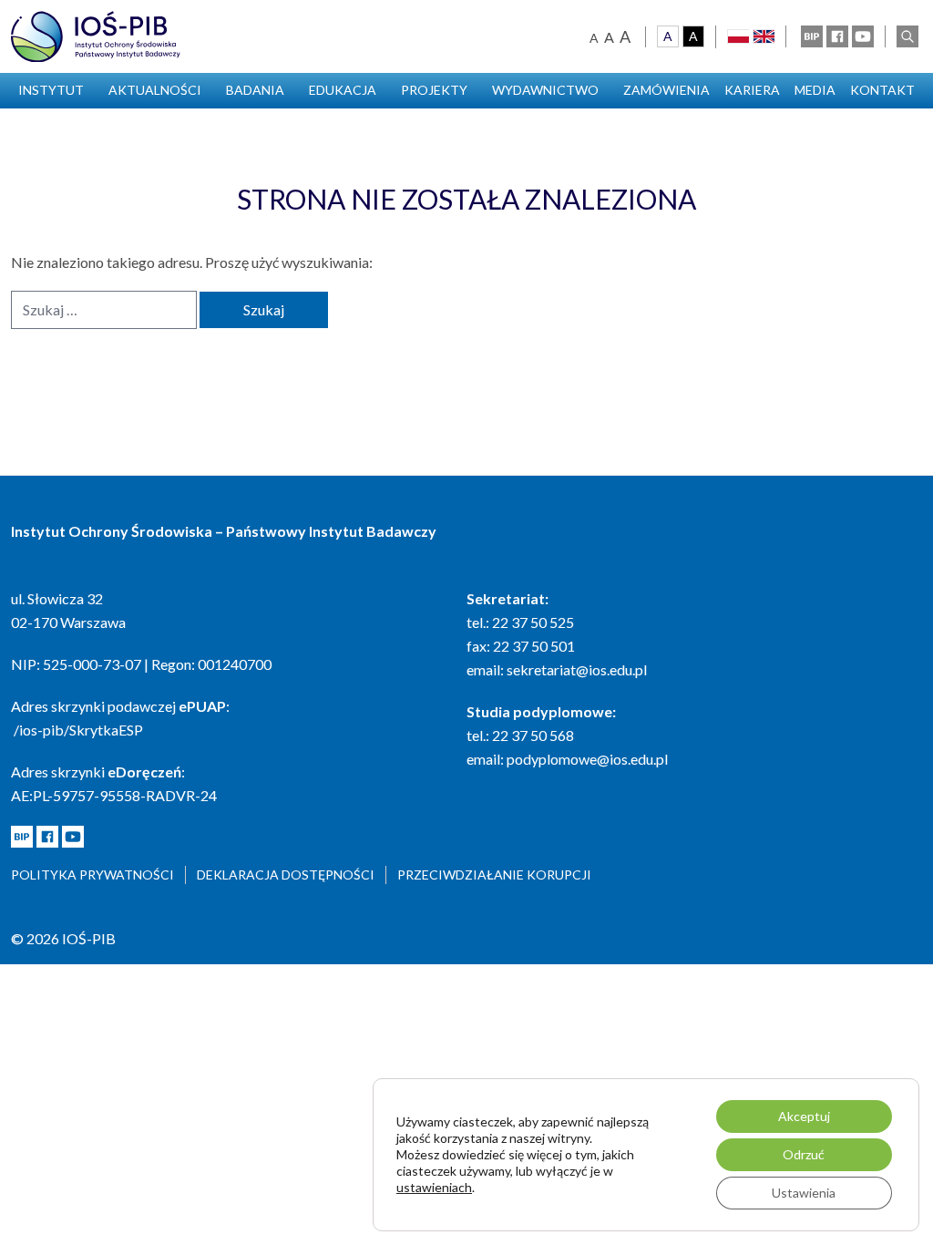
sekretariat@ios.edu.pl (577, 669)
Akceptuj (804, 1116)
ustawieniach (434, 1187)
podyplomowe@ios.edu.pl (587, 758)
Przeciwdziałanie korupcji (494, 874)
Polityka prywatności (92, 874)
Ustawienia (804, 1192)
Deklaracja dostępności (285, 874)
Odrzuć (804, 1154)
